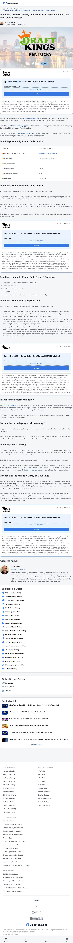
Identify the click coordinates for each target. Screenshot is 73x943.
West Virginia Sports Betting (14, 665)
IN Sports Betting (9, 802)
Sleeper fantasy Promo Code (13, 835)
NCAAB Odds (43, 788)
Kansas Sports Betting (12, 619)
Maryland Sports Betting (13, 627)
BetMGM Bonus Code (10, 874)
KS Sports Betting (9, 774)
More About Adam (17, 569)
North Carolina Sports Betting (15, 646)
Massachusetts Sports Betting (15, 631)
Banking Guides (43, 795)
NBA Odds (41, 785)
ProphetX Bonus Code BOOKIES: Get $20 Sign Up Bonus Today (30, 732)
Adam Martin (12, 22)
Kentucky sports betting (30, 118)
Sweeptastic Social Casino (12, 845)
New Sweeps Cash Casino (12, 862)
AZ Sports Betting (9, 792)
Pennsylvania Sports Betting (14, 654)
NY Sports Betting (9, 771)
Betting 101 (9, 683)
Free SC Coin (7, 838)
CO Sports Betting (9, 795)
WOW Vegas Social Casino (12, 852)
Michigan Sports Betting (13, 635)
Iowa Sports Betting (12, 616)
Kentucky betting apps (19, 126)
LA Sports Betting (9, 805)
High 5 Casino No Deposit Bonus (14, 841)
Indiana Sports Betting (12, 612)
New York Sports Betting (13, 642)
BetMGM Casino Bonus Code (13, 877)
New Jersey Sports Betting (14, 638)
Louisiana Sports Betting (13, 623)
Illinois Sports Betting (12, 608)
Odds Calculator (44, 802)
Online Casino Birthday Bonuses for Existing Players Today (29, 726)
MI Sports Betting (9, 785)
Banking (7, 691)
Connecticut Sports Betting (14, 600)
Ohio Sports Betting (12, 650)
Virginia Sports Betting (13, 661)
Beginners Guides (44, 792)
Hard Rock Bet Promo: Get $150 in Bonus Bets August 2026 (29, 719)
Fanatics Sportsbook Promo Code (14, 888)
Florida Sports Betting (12, 604)
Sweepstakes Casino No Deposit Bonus (16, 865)
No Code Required (36, 89)
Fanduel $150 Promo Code (12, 884)
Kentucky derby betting (32, 470)
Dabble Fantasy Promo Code (13, 828)
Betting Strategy (10, 687)
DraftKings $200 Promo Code (13, 881)
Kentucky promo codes (26, 133)
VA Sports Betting (9, 798)
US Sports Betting (11, 669)
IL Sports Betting (9, 788)
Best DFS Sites (8, 821)
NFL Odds (41, 781)
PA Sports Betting (9, 781)
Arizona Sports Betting (13, 593)
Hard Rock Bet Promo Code (12, 891)
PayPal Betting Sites (45, 798)
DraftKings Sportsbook (11, 405)
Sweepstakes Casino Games (13, 855)
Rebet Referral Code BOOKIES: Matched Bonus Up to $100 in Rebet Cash (34, 705)
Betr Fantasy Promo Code (12, 831)
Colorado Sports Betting (13, 597)
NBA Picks (41, 774)
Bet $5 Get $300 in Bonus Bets (48, 153)
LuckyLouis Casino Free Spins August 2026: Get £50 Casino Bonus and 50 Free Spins (38, 739)
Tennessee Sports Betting (14, 657)
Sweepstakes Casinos (10, 848)
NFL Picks (41, 771)
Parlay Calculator (44, 805)
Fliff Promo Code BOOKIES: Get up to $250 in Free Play (28, 712)
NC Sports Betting (9, 812)
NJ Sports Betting (9, 778)
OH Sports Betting (9, 809)
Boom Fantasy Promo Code (12, 824)
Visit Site (36, 94)
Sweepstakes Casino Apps (12, 858)
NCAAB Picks (42, 778)
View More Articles (36, 744)
